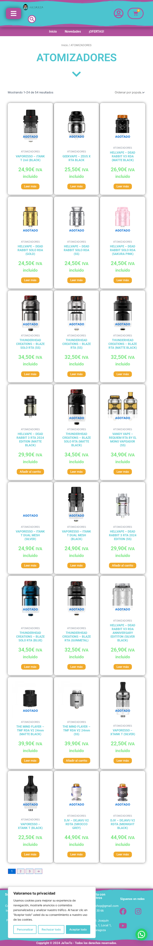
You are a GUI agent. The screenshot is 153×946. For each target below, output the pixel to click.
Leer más (30, 186)
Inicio (53, 31)
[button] (32, 19)
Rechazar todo (51, 929)
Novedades (73, 31)
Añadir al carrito (30, 471)
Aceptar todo (78, 929)
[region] (52, 912)
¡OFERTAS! (96, 31)
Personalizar (25, 929)
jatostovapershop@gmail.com (98, 906)
